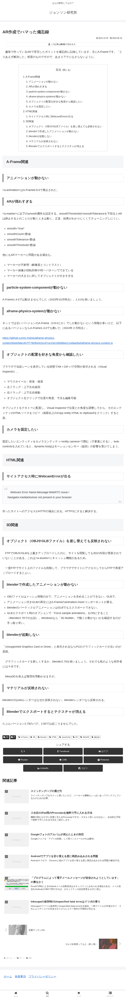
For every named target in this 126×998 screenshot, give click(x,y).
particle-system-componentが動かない (49, 91)
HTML (54, 737)
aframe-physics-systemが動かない (47, 96)
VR (76, 737)
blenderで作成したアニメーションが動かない (54, 131)
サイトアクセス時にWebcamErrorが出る (51, 116)
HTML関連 (31, 111)
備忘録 (97, 737)
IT (14, 737)
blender (43, 737)
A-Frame (24, 737)
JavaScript (66, 737)
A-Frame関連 (33, 76)
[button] (83, 768)
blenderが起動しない (40, 136)
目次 (58, 69)
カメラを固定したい (40, 106)
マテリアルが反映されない (43, 141)
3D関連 (30, 121)
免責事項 (20, 976)
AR (7, 737)
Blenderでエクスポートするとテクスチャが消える (56, 146)
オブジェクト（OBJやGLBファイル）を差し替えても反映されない (65, 126)
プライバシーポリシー (42, 976)
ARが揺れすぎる (38, 86)
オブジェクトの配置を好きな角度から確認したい (56, 101)
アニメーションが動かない (43, 81)
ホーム (8, 976)
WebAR (86, 737)
